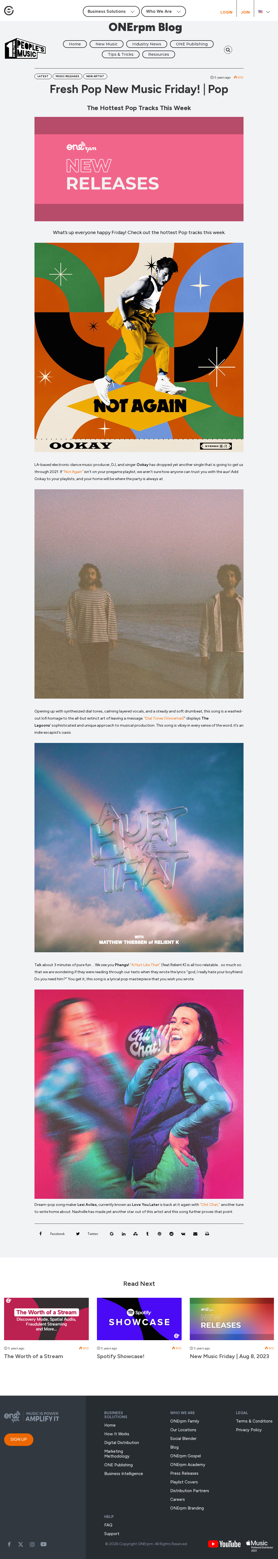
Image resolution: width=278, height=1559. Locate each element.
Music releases (67, 76)
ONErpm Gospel (185, 1456)
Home (75, 44)
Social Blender (183, 1438)
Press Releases (184, 1473)
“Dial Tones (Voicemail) (164, 718)
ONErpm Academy (187, 1464)
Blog (174, 1447)
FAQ (108, 1525)
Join (245, 12)
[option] (46, 1331)
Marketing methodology (116, 1454)
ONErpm (145, 1544)
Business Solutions (115, 1415)
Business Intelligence (123, 1473)
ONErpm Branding (187, 1508)
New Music (107, 44)
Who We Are (182, 1413)
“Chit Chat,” (210, 1204)
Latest (43, 76)
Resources (158, 54)
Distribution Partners (189, 1490)
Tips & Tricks (121, 54)
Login (226, 12)
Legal (242, 1413)
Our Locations (183, 1429)
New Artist (95, 76)
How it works (116, 1434)
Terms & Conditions (254, 1421)
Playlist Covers (184, 1482)
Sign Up (19, 1439)
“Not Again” (73, 471)
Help (109, 1516)
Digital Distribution (121, 1442)
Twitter (21, 1544)
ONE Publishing (192, 44)
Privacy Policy (249, 1429)
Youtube (43, 1544)
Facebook (9, 1544)
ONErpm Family (184, 1421)
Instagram (32, 1544)
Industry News (146, 44)
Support (111, 1533)
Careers (177, 1499)
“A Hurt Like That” (145, 965)
